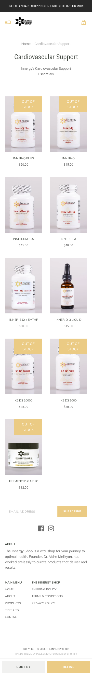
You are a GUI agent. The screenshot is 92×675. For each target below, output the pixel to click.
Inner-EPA (68, 239)
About (10, 596)
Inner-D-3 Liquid (68, 319)
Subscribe (72, 511)
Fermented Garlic (23, 481)
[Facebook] (41, 529)
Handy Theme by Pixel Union (32, 653)
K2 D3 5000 (69, 400)
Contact (12, 617)
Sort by (23, 667)
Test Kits (12, 610)
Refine (68, 667)
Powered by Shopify (64, 653)
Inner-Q (68, 158)
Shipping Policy (44, 589)
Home (25, 44)
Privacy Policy (43, 603)
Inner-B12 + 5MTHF (23, 319)
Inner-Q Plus (23, 158)
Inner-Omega (23, 239)
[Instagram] (51, 529)
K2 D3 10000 (23, 400)
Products (13, 603)
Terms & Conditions (47, 596)
